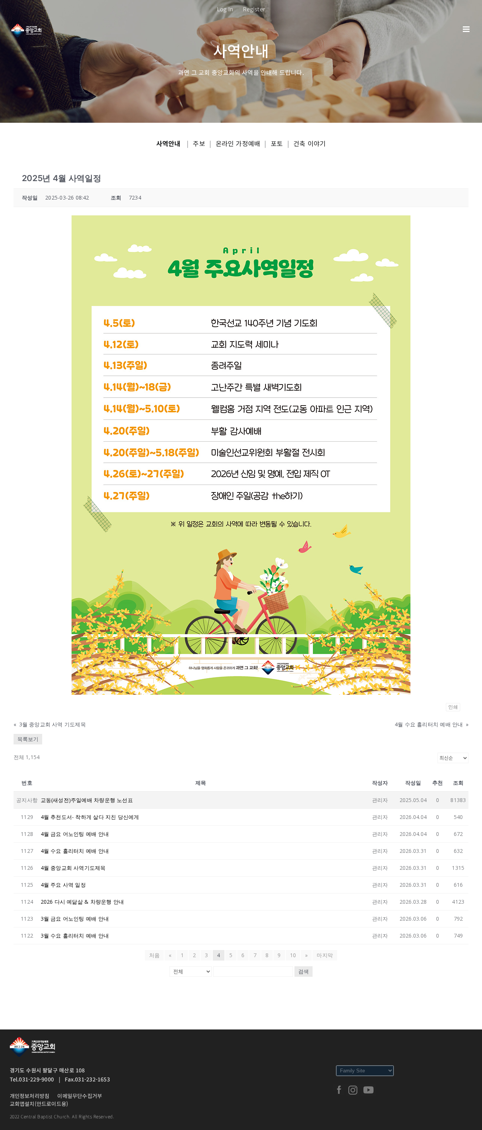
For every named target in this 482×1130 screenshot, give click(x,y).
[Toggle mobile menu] (467, 29)
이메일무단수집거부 (79, 1096)
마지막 (325, 955)
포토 (277, 143)
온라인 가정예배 (238, 143)
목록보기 (27, 739)
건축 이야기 (309, 143)
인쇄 (453, 707)
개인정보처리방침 (30, 1096)
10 (293, 955)
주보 (199, 143)
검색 (303, 971)
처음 (154, 955)
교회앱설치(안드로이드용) (39, 1103)
